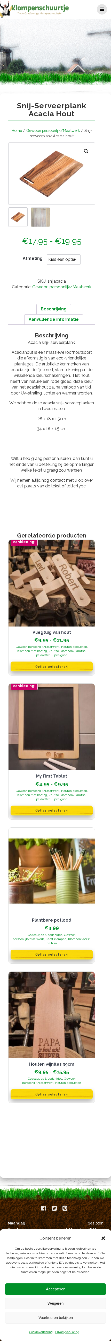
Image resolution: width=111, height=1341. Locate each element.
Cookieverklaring (41, 1332)
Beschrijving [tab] (54, 309)
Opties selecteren (51, 666)
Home (17, 130)
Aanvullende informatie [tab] (54, 319)
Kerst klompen (56, 939)
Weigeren (55, 1303)
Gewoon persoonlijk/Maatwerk (53, 130)
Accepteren (55, 1289)
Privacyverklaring (67, 1332)
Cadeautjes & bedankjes (45, 935)
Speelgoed (59, 655)
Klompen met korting (32, 651)
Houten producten (74, 647)
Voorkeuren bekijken (55, 1317)
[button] (103, 1238)
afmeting (33, 258)
